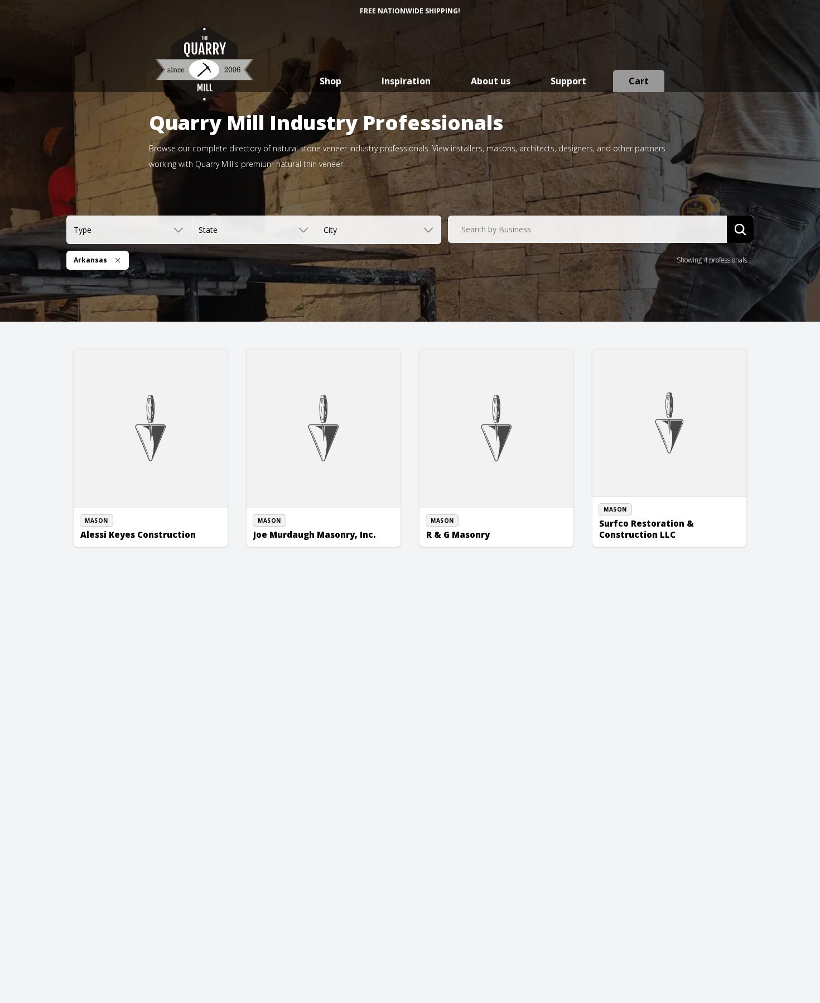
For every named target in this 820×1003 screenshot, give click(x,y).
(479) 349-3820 (634, 514)
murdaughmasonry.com (304, 540)
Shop (330, 81)
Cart (639, 81)
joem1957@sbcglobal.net (306, 527)
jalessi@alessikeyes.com (131, 527)
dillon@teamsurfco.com (649, 527)
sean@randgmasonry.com (480, 540)
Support (568, 81)
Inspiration (406, 81)
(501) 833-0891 (289, 514)
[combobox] (587, 230)
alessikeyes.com (118, 540)
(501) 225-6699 (116, 514)
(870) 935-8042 (461, 527)
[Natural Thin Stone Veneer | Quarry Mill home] (204, 75)
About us (490, 81)
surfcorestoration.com (647, 540)
